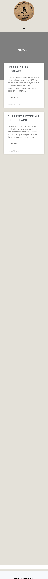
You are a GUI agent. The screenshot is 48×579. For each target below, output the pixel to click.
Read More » (13, 97)
